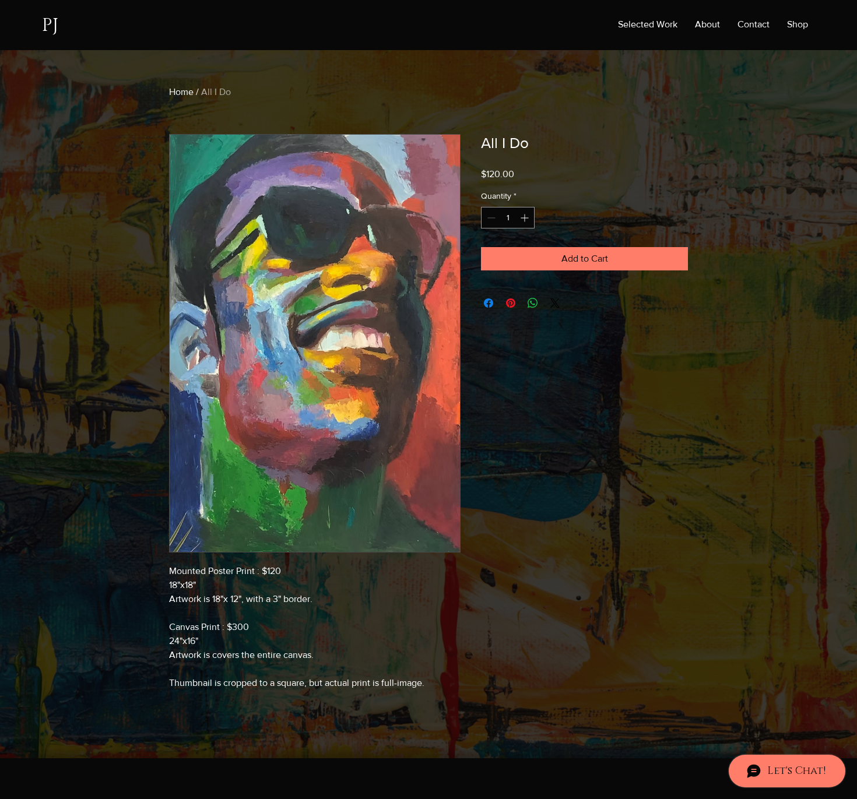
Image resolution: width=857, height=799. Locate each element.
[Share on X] (555, 303)
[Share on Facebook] (489, 303)
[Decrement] (490, 217)
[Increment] (525, 217)
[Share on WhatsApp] (533, 303)
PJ (50, 25)
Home (181, 92)
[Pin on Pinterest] (511, 303)
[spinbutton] (507, 217)
